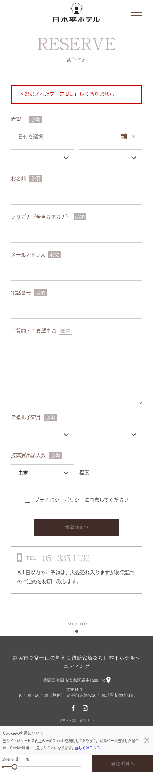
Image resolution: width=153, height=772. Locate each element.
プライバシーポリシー (59, 499)
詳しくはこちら (87, 748)
